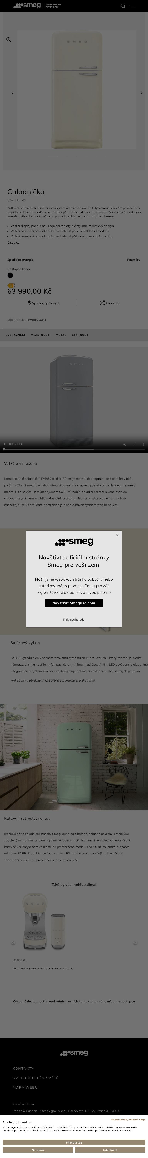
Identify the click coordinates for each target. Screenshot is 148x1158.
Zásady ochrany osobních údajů (128, 1119)
